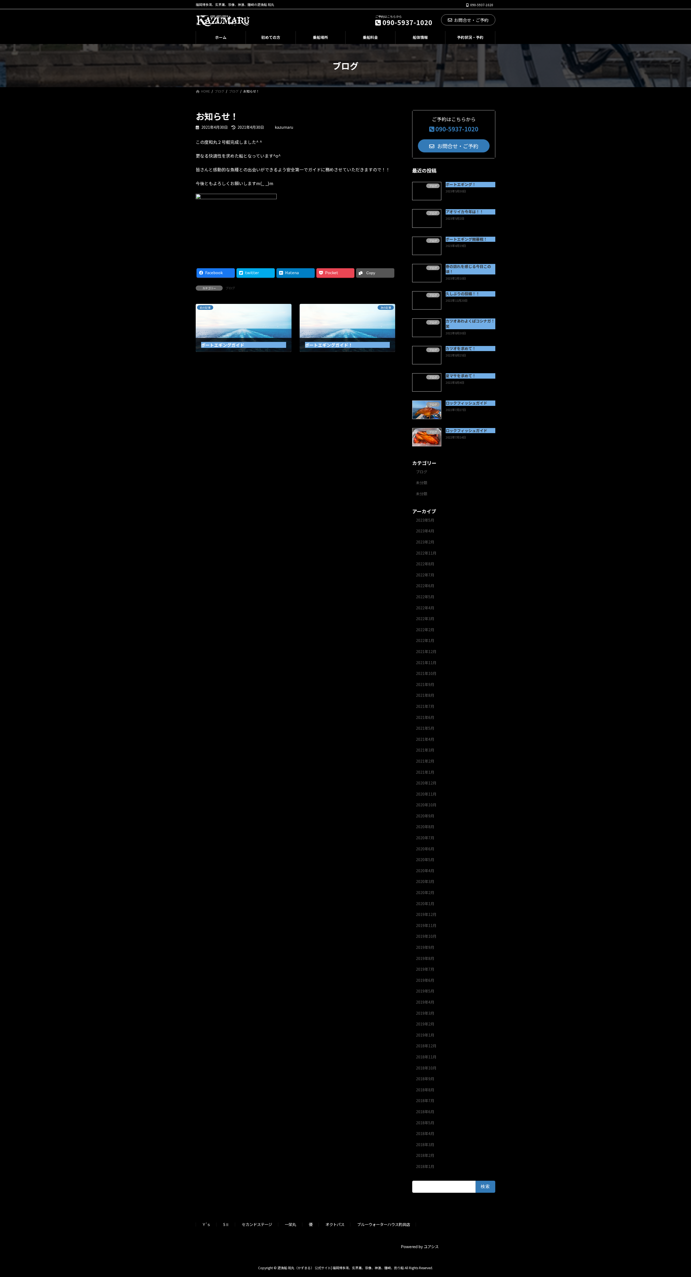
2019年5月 (425, 991)
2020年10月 (426, 804)
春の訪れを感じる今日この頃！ (468, 269)
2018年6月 (425, 1111)
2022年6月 (425, 585)
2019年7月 (425, 969)
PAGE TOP (671, 1233)
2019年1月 (425, 1035)
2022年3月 (425, 618)
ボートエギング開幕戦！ (466, 239)
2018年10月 (426, 1068)
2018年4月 (425, 1133)
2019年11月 (426, 925)
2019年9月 (425, 947)
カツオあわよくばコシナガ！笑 (470, 323)
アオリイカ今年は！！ (464, 211)
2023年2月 (425, 542)
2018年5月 (425, 1122)
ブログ (230, 288)
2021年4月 (425, 739)
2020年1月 (425, 903)
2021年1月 (425, 772)
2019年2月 (425, 1024)
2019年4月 (425, 1002)
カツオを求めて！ (461, 348)
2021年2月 (425, 761)
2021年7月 (425, 706)
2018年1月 (425, 1166)
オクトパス (335, 1224)
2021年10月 (426, 673)
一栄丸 (290, 1224)
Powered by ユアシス (420, 1246)
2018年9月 (425, 1078)
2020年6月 (425, 848)
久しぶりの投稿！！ (463, 293)
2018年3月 (425, 1144)
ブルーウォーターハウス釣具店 (383, 1224)
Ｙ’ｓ (206, 1224)
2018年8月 (425, 1089)
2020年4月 (425, 870)
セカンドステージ (257, 1224)
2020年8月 (425, 826)
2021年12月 (426, 651)
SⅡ (226, 1224)
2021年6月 (425, 717)
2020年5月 (425, 859)
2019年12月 (426, 914)
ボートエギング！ (461, 184)
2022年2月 (425, 629)
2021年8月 (425, 695)
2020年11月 (426, 794)
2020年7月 (425, 837)
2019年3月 (425, 1013)
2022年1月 (425, 640)
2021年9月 (425, 684)
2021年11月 (426, 662)
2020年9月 (425, 815)
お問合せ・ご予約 (471, 20)
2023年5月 (425, 520)
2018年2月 (425, 1155)
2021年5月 (425, 728)
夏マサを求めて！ (461, 375)
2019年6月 (425, 980)
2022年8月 (425, 563)
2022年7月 (425, 575)
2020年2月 (425, 892)
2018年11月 (426, 1056)
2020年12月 (426, 783)
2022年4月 (425, 607)
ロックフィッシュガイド (466, 403)
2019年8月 (425, 958)
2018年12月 (426, 1045)
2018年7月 (425, 1100)
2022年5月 (425, 596)
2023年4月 (425, 531)
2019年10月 (426, 936)
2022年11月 (426, 553)
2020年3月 (425, 881)
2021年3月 (425, 750)
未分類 (421, 482)
